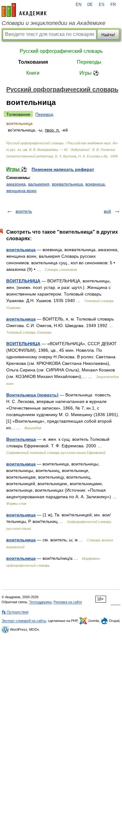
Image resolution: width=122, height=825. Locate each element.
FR (113, 4)
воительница (21, 249)
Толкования (33, 62)
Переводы (89, 62)
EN (78, 4)
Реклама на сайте (67, 602)
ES (101, 4)
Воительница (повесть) (32, 394)
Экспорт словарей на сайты (24, 621)
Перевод (44, 114)
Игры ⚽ (89, 73)
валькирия (38, 183)
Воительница (21, 439)
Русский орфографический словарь (61, 51)
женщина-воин (21, 190)
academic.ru (24, 10)
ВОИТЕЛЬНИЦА (23, 280)
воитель (24, 211)
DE (90, 4)
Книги (32, 73)
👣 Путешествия (15, 612)
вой (107, 211)
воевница (95, 183)
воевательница (67, 183)
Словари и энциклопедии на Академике (53, 23)
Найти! (108, 34)
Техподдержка (40, 602)
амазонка (16, 183)
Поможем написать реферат (63, 169)
